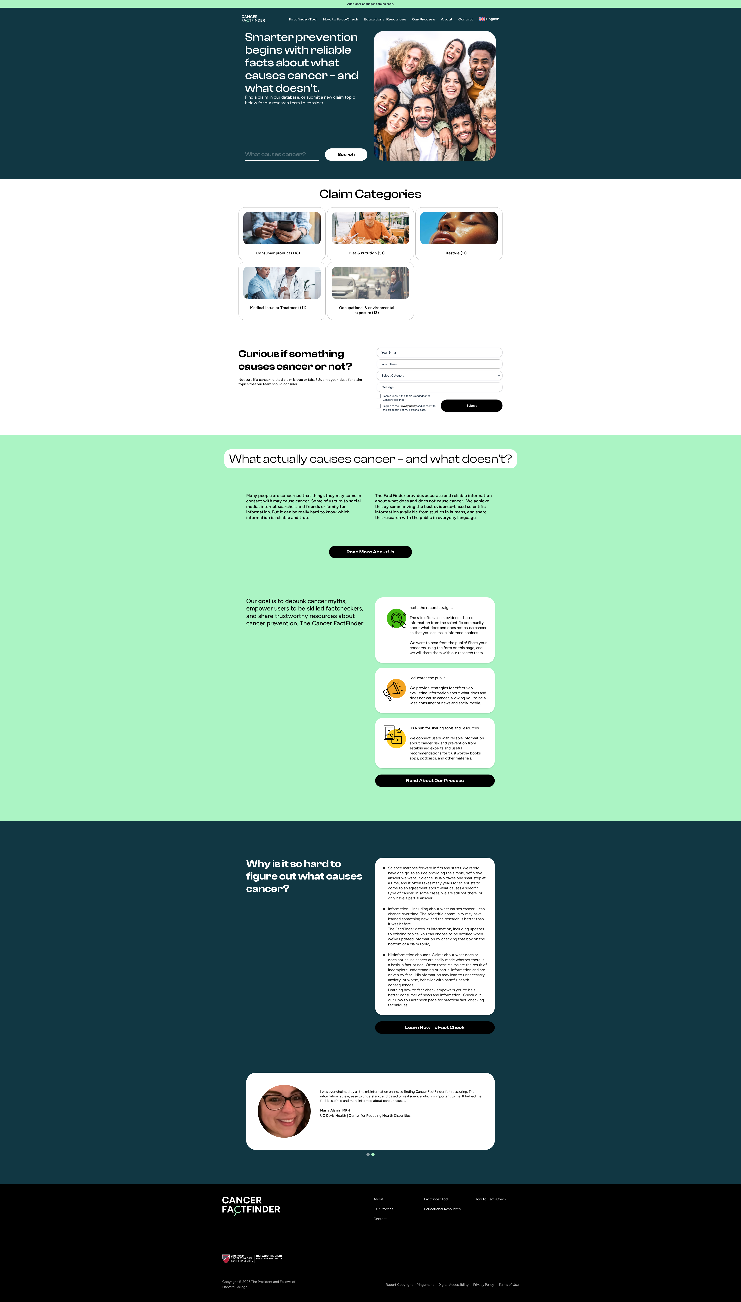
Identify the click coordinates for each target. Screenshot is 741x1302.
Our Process (423, 19)
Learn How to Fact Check (435, 1027)
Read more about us (370, 551)
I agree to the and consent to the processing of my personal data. (409, 407)
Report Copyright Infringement (410, 1285)
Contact (465, 19)
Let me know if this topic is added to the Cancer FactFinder (407, 397)
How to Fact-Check (340, 19)
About (447, 19)
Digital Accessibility (453, 1285)
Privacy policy (408, 406)
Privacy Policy (483, 1285)
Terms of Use (509, 1285)
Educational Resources (385, 19)
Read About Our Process (435, 780)
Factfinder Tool (303, 19)
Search (346, 154)
